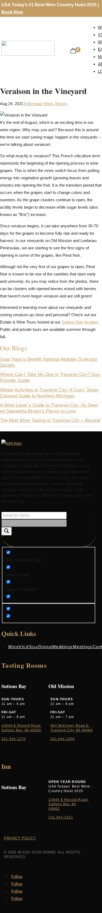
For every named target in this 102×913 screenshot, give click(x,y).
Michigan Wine (40, 103)
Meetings (82, 646)
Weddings (62, 646)
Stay (33, 646)
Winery (61, 103)
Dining (45, 646)
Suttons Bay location (79, 322)
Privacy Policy (20, 838)
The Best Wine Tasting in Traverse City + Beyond (50, 420)
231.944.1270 (13, 739)
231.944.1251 (60, 817)
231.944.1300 (62, 739)
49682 (54, 809)
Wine (13, 646)
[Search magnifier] (6, 531)
